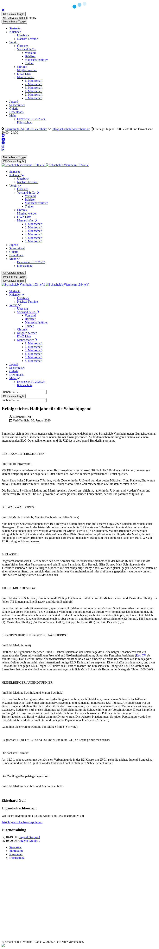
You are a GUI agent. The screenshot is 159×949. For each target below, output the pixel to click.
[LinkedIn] (3, 150)
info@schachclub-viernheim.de (71, 129)
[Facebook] (3, 143)
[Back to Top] (3, 10)
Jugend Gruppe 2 (29, 840)
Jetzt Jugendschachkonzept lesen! (22, 822)
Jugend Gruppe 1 (29, 837)
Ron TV (141, 655)
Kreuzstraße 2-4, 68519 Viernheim (26, 129)
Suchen (6, 392)
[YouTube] (3, 139)
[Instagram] (3, 146)
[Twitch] (3, 136)
